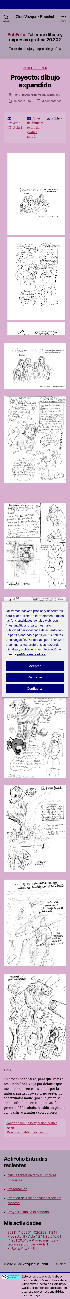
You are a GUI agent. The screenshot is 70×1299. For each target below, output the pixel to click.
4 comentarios (51, 101)
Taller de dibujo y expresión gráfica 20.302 (31, 1125)
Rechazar (35, 677)
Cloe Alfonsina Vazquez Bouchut (39, 94)
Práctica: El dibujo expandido (28, 1132)
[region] (35, 649)
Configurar (35, 688)
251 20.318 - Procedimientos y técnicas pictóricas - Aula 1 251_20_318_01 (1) (32, 1244)
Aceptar (35, 666)
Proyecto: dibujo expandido (35, 81)
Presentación (17, 1189)
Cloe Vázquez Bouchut (35, 17)
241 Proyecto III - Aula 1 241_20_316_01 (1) (34, 1236)
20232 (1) (43, 1232)
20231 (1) (29, 1232)
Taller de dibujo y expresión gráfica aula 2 (35, 128)
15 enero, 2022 (23, 101)
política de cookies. (31, 654)
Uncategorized (35, 68)
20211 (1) (14, 1232)
